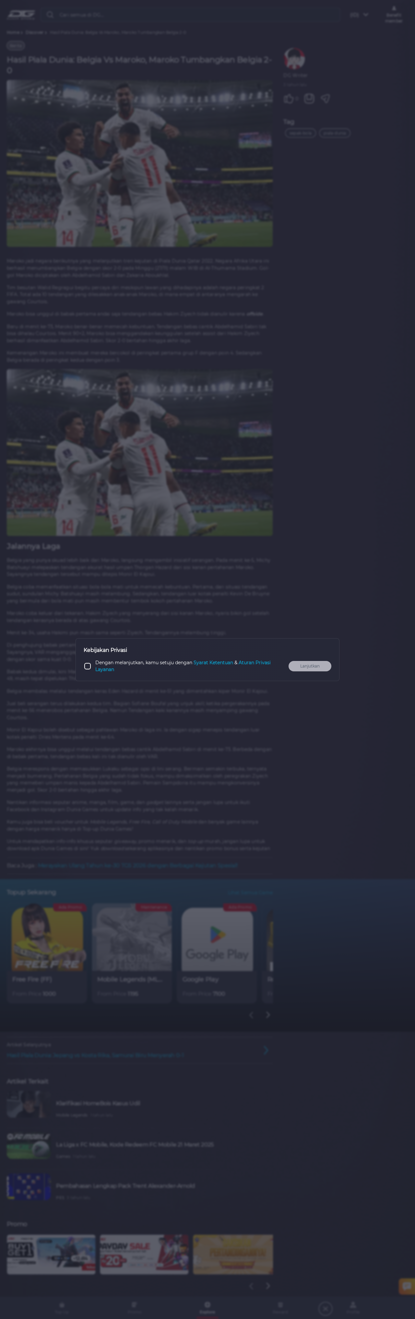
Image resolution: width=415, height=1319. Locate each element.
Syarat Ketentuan (213, 663)
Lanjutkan (310, 666)
